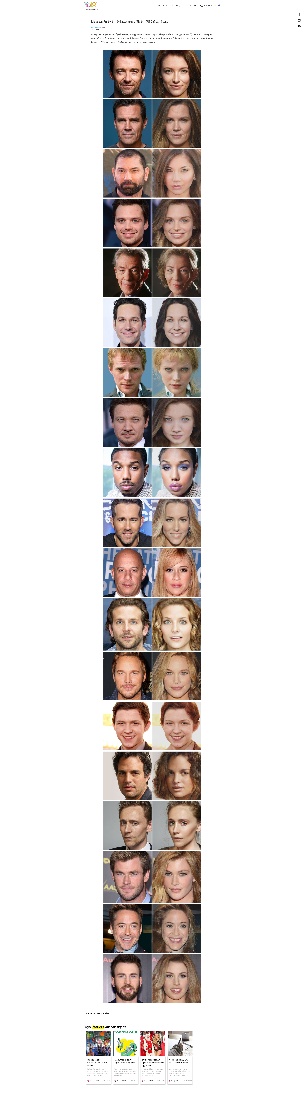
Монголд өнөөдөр (203, 6)
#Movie (96, 1013)
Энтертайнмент (162, 6)
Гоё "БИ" (188, 6)
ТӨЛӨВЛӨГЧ (177, 6)
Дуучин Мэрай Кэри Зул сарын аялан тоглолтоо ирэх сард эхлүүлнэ (153, 1063)
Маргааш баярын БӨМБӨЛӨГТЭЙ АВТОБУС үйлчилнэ (97, 1063)
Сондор (94, 27)
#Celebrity (105, 1013)
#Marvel (88, 1013)
